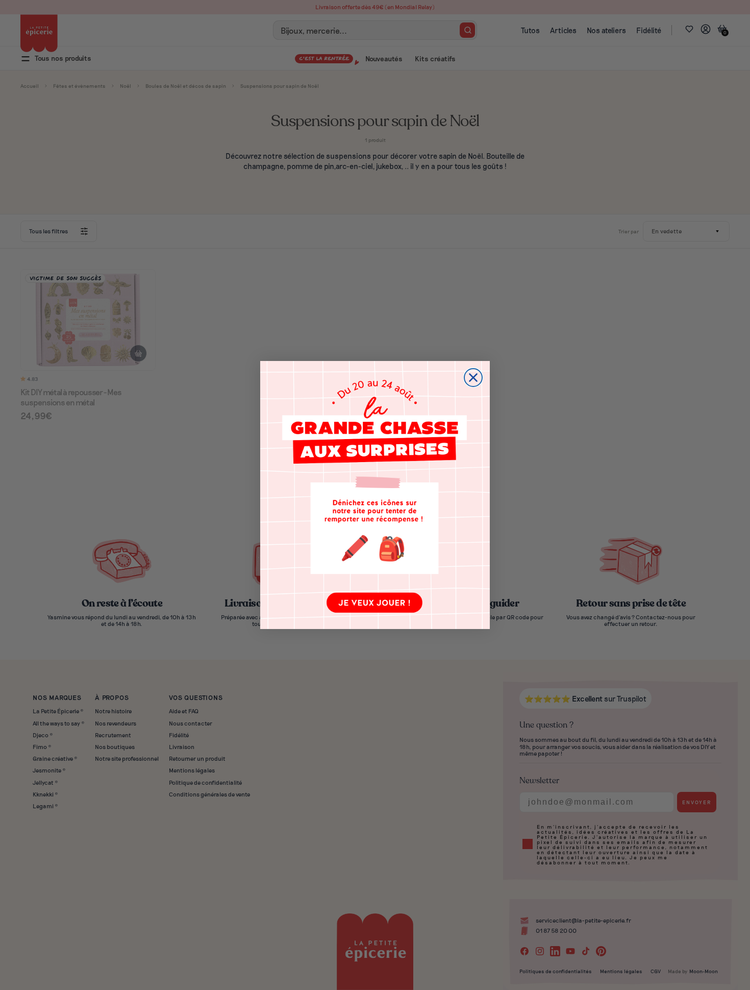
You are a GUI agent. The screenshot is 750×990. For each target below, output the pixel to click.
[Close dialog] (473, 378)
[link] (375, 495)
